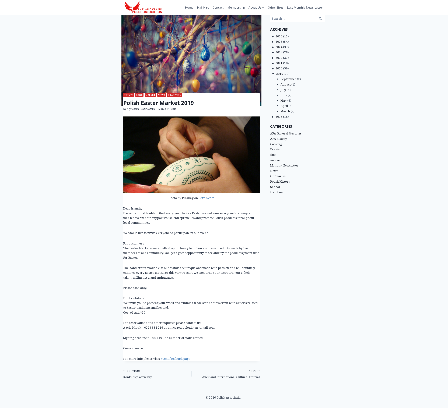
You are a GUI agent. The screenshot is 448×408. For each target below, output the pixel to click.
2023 (278, 52)
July (283, 90)
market (150, 95)
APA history (278, 139)
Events (128, 95)
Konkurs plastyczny (137, 374)
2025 (278, 42)
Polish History (280, 181)
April (284, 106)
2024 (278, 47)
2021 (278, 63)
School (275, 187)
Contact (218, 7)
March (285, 111)
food (139, 95)
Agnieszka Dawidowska (141, 109)
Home (189, 7)
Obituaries (277, 176)
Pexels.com (206, 198)
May (284, 100)
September (288, 79)
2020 (278, 68)
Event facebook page (176, 359)
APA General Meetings (286, 133)
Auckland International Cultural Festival (231, 374)
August (286, 84)
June (284, 95)
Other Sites (275, 7)
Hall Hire (203, 7)
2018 (278, 117)
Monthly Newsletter (284, 165)
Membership (236, 7)
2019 (279, 74)
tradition (174, 95)
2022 (278, 58)
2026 (278, 36)
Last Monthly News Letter (305, 7)
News (161, 95)
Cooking (276, 144)
